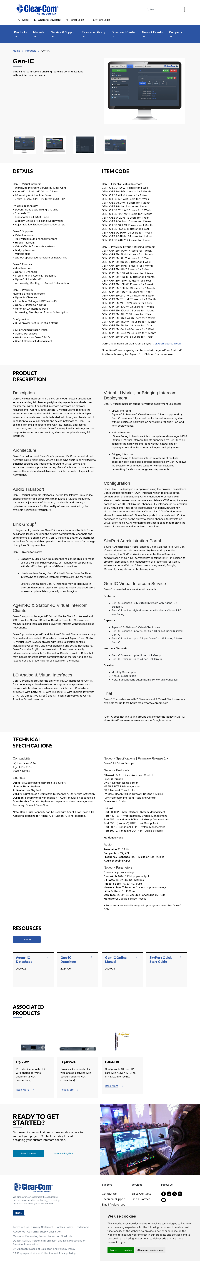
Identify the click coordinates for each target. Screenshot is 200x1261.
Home (16, 50)
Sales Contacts (28, 1153)
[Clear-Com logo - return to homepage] (36, 9)
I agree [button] (113, 1250)
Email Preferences (113, 1204)
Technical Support (113, 1199)
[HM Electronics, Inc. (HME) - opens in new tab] (19, 1212)
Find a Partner (141, 1199)
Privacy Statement (42, 1227)
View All (27, 939)
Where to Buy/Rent (63, 1153)
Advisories (19, 1231)
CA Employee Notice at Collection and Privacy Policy (44, 1253)
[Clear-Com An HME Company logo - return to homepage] (33, 1187)
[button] (24, 145)
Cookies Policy (64, 1227)
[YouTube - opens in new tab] (163, 1199)
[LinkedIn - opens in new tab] (169, 1193)
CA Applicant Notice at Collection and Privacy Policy (44, 1248)
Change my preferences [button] (150, 1250)
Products (30, 50)
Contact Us (109, 1193)
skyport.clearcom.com (167, 343)
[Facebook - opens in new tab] (163, 1193)
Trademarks (82, 1227)
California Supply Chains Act (44, 1231)
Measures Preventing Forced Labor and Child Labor (44, 1236)
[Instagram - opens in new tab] (180, 1193)
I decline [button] (127, 1250)
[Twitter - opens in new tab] (174, 1193)
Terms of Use (21, 1227)
